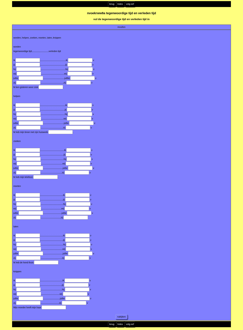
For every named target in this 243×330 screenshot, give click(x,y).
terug (111, 4)
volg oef (130, 4)
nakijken (121, 317)
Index (120, 4)
